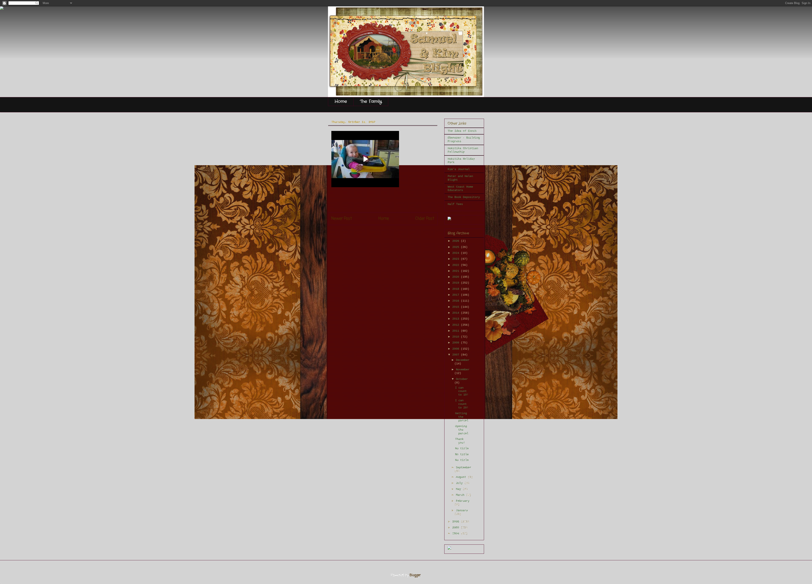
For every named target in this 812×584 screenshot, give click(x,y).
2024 (456, 253)
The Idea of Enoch (462, 131)
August (462, 477)
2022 (456, 265)
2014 (456, 313)
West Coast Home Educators (460, 188)
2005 (456, 527)
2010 (456, 336)
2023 (456, 259)
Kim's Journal (459, 169)
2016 (456, 300)
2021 (456, 271)
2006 (456, 521)
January (462, 510)
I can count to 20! (461, 404)
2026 (456, 241)
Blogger (415, 575)
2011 (456, 331)
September (463, 467)
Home (341, 101)
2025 (456, 247)
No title (462, 448)
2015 (456, 307)
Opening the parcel (461, 430)
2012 (456, 325)
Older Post (424, 219)
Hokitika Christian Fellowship (463, 150)
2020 (456, 277)
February (462, 501)
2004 (456, 533)
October (462, 379)
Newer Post (341, 219)
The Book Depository (464, 197)
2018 (456, 289)
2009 (456, 342)
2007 (456, 354)
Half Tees (455, 204)
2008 (456, 348)
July (460, 483)
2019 (456, 282)
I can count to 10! (461, 391)
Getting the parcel (461, 417)
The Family (371, 101)
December (462, 360)
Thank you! (460, 440)
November (462, 369)
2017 (456, 295)
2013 (456, 318)
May (459, 489)
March (461, 495)
